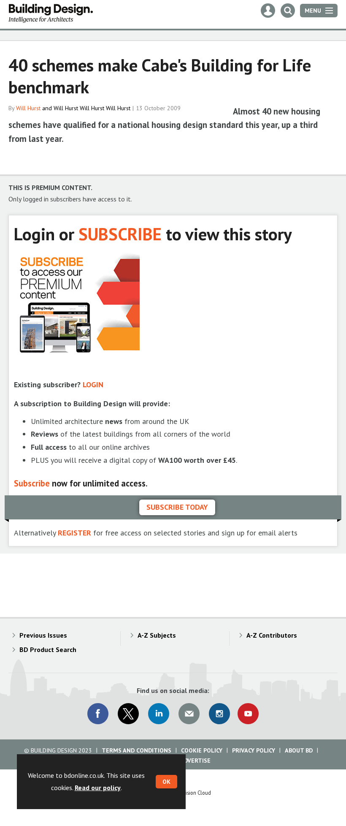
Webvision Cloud (192, 792)
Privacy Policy (253, 750)
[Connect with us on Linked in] (159, 714)
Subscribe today (177, 507)
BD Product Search (47, 649)
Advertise (195, 760)
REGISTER (74, 533)
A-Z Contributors (271, 635)
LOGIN (93, 384)
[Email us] (189, 714)
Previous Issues (43, 635)
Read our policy (98, 787)
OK (166, 781)
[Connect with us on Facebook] (98, 714)
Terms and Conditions (136, 750)
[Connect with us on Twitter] (128, 714)
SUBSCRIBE (120, 234)
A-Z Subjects (157, 635)
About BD (299, 750)
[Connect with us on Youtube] (248, 714)
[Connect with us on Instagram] (219, 714)
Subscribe (32, 483)
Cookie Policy (201, 750)
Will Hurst (28, 108)
